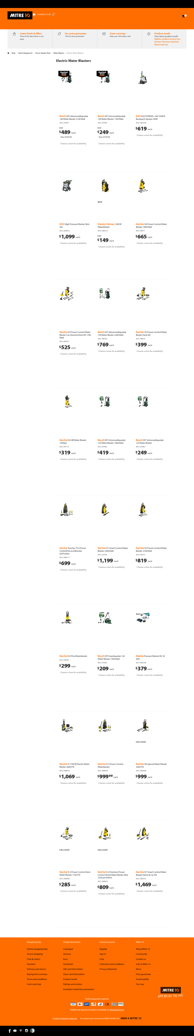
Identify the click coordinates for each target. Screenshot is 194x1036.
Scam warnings (34, 984)
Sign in (103, 953)
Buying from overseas (37, 974)
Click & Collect (33, 959)
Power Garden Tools (43, 53)
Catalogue (68, 949)
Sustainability (142, 979)
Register (103, 949)
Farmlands (68, 964)
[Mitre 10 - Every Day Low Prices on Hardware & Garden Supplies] (20, 15)
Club (102, 959)
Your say (140, 984)
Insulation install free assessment (78, 989)
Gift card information (73, 969)
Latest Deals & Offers (31, 33)
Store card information (74, 974)
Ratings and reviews (72, 984)
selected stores (117, 1009)
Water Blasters (59, 53)
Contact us (141, 959)
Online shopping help (37, 949)
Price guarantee (143, 974)
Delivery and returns (36, 969)
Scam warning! (117, 33)
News (138, 969)
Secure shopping (35, 953)
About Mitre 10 (143, 949)
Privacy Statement (108, 969)
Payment (31, 964)
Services (67, 953)
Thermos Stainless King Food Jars (167, 43)
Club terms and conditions (112, 964)
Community (141, 953)
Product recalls (162, 33)
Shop (13, 53)
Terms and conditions (37, 979)
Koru (65, 959)
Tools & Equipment (25, 53)
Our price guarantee (75, 33)
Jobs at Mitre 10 (143, 964)
